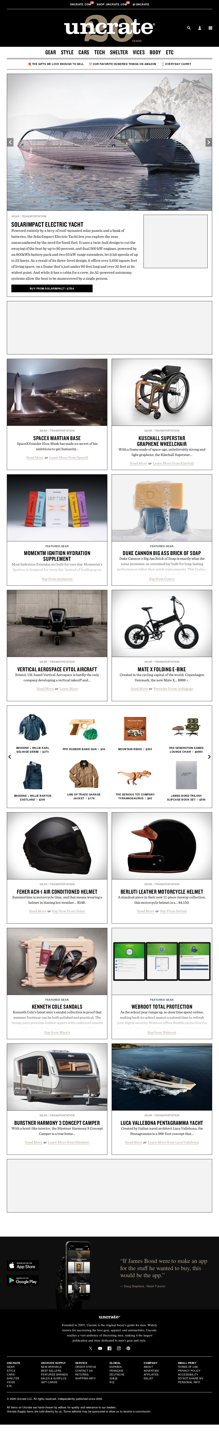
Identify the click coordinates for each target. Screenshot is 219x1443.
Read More (34, 457)
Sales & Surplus (54, 1378)
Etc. (10, 1386)
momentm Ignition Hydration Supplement (57, 555)
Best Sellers (51, 1370)
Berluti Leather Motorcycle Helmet (162, 891)
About (148, 1366)
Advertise (151, 1370)
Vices (139, 52)
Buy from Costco (162, 579)
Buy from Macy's (57, 1032)
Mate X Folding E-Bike (162, 669)
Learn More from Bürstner (68, 1142)
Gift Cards (49, 1382)
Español (116, 1366)
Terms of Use (188, 1366)
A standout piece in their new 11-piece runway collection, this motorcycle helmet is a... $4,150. (162, 900)
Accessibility (188, 1374)
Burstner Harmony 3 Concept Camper (57, 1122)
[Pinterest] (128, 1348)
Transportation (34, 216)
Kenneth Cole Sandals (57, 1006)
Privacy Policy (189, 1370)
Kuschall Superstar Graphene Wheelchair (161, 440)
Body (155, 52)
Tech (99, 52)
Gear (50, 52)
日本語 (114, 1378)
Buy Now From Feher (68, 911)
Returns (82, 1374)
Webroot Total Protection (162, 1006)
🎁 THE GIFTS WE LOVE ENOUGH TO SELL (56, 64)
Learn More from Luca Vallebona (173, 1142)
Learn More (68, 688)
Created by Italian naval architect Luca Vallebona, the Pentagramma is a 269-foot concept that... (162, 1131)
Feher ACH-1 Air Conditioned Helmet (57, 891)
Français (116, 1370)
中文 (112, 1382)
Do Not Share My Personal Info (191, 1380)
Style (67, 52)
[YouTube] (100, 1348)
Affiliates (151, 1374)
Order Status (85, 1366)
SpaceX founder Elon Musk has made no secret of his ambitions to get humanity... (57, 446)
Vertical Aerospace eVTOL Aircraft (57, 669)
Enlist (148, 1378)
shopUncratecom (112, 4)
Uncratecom (81, 4)
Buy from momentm (57, 579)
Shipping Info (85, 1378)
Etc (170, 52)
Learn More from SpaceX (68, 457)
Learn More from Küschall (173, 463)
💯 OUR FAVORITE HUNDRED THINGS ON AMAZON (122, 64)
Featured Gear (57, 546)
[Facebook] (109, 1348)
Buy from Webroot (162, 1032)
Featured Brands (54, 1374)
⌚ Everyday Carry (176, 64)
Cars (83, 52)
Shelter (119, 52)
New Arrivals (51, 1366)
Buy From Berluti (173, 911)
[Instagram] (119, 1348)
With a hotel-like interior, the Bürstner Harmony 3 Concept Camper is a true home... (57, 1131)
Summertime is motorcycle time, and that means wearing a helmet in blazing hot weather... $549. (57, 900)
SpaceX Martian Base (57, 438)
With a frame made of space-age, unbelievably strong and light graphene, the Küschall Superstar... (161, 452)
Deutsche (117, 1374)
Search (189, 27)
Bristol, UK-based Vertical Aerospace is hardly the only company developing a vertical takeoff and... (57, 677)
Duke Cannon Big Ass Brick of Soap (162, 553)
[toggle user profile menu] (200, 28)
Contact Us (84, 1370)
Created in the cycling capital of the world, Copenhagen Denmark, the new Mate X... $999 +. (162, 677)
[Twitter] (90, 1348)
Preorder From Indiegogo (173, 688)
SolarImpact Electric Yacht (47, 224)
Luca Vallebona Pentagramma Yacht (162, 1122)
